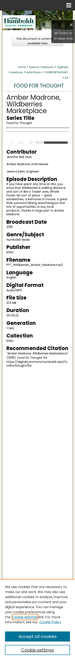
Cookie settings (25, 617)
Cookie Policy (50, 622)
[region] (37, 619)
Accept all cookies (38, 636)
